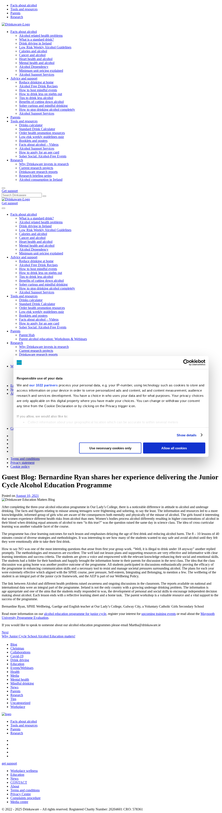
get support (9, 763)
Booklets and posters (33, 140)
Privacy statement (22, 462)
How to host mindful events (38, 90)
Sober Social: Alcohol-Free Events (42, 156)
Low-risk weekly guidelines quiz (41, 137)
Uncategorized (20, 703)
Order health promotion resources (42, 133)
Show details (186, 435)
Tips (13, 699)
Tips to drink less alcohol (36, 98)
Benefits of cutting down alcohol (41, 102)
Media (14, 675)
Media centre (19, 802)
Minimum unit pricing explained (41, 70)
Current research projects (36, 168)
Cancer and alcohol (32, 55)
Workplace (17, 707)
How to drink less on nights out (40, 94)
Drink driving (19, 660)
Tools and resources (24, 9)
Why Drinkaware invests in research (44, 164)
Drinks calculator (30, 125)
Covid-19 (16, 656)
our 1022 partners (43, 385)
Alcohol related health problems (41, 35)
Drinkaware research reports (38, 172)
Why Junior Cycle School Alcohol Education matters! (38, 636)
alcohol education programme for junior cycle (75, 614)
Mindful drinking (22, 683)
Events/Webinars (21, 668)
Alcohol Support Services (36, 74)
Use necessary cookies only (110, 448)
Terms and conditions (25, 459)
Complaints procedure (25, 798)
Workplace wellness (24, 771)
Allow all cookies (174, 448)
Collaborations (20, 652)
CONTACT (18, 782)
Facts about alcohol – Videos (39, 144)
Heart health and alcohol (35, 59)
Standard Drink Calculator (37, 129)
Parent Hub (27, 335)
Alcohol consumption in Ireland (40, 179)
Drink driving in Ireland (35, 43)
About (14, 786)
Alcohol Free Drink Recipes (38, 86)
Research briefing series (35, 176)
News (14, 687)
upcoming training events (158, 614)
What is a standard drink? (36, 39)
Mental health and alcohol (36, 63)
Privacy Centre (20, 794)
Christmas (17, 648)
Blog (13, 644)
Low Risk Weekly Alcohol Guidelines (45, 47)
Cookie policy (20, 466)
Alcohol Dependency (33, 67)
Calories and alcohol (33, 51)
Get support (10, 191)
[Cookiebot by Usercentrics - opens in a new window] (186, 362)
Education (17, 664)
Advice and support (23, 78)
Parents (15, 13)
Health (15, 672)
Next (5, 632)
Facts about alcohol (23, 5)
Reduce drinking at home (36, 82)
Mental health (19, 679)
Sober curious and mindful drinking (43, 105)
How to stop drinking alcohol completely (47, 109)
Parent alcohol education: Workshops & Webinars (53, 339)
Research (16, 17)
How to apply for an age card (39, 152)
